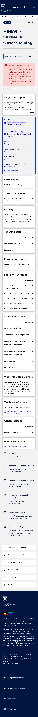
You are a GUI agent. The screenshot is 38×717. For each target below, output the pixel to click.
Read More (30, 112)
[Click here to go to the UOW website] (6, 8)
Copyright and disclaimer (15, 678)
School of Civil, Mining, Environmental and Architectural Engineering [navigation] (19, 134)
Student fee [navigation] (11, 167)
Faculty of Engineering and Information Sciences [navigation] (16, 123)
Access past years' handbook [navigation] (17, 447)
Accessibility (11, 699)
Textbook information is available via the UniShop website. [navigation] (19, 412)
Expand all (29, 238)
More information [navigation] (13, 171)
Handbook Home (8, 17)
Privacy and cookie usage (16, 688)
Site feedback (11, 709)
